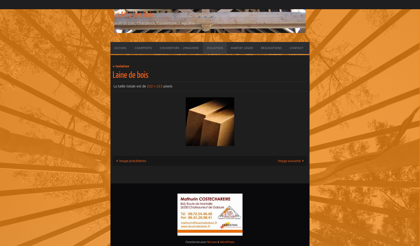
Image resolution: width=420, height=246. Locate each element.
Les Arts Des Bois (132, 14)
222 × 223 (155, 86)
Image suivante (289, 161)
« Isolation (121, 66)
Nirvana (212, 242)
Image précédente (132, 161)
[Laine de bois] (210, 121)
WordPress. (227, 242)
